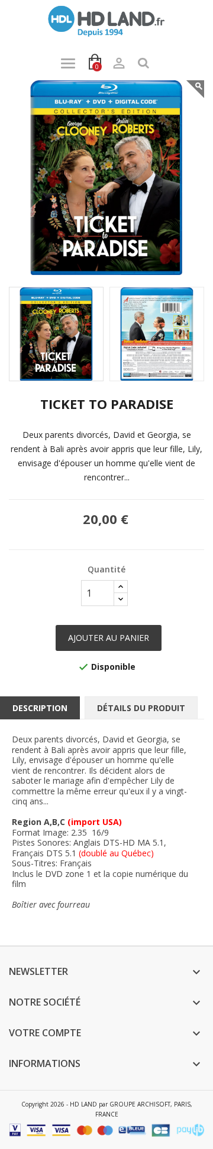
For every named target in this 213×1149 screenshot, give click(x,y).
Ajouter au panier (108, 637)
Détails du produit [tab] (141, 707)
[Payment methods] (106, 1129)
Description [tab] (39, 707)
